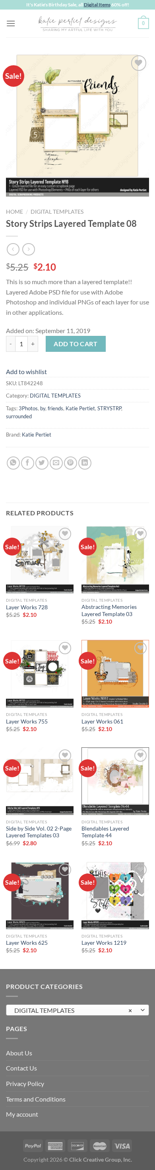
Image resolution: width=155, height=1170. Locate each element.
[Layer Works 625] (40, 895)
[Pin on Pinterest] (70, 463)
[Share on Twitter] (41, 463)
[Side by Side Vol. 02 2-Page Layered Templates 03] (40, 781)
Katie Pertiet (80, 408)
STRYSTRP (109, 408)
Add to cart (75, 343)
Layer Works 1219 (103, 943)
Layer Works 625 (27, 943)
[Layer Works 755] (40, 674)
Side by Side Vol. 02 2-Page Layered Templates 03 (39, 832)
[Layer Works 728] (40, 559)
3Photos (28, 408)
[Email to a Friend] (56, 463)
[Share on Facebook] (27, 463)
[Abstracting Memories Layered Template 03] (115, 559)
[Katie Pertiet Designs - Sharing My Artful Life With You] (77, 23)
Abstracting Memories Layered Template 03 (109, 610)
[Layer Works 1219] (115, 895)
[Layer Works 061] (115, 674)
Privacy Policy (25, 1083)
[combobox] (77, 1010)
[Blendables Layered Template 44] (115, 781)
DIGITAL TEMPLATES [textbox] (73, 1010)
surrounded (19, 416)
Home (14, 212)
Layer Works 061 (102, 721)
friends (55, 408)
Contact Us (21, 1068)
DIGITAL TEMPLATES (57, 212)
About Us (19, 1053)
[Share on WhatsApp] (13, 463)
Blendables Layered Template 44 (105, 832)
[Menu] (10, 23)
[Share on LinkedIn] (84, 463)
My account (22, 1114)
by (42, 408)
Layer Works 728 (27, 607)
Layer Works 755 (27, 721)
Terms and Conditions (36, 1099)
